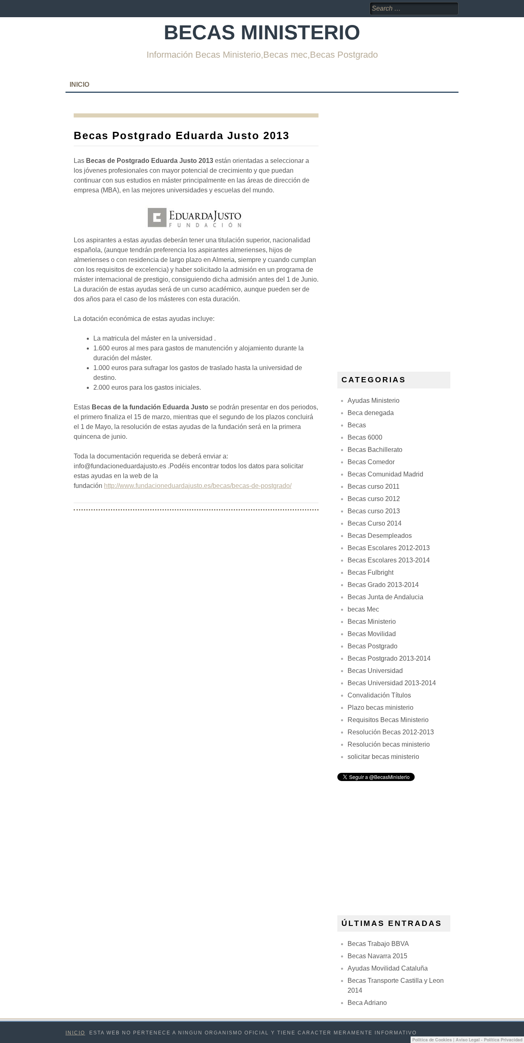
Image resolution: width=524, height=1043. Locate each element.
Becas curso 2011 (374, 486)
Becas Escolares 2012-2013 (389, 547)
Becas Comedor (371, 461)
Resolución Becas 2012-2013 (391, 732)
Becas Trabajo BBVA (378, 943)
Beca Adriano (367, 1002)
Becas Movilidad (372, 633)
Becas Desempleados (380, 535)
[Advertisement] (398, 236)
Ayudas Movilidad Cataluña (388, 968)
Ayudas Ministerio (374, 400)
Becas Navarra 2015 (377, 956)
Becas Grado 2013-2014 (383, 584)
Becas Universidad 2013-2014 (392, 683)
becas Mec (363, 609)
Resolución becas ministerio (389, 744)
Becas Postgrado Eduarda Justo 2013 (181, 135)
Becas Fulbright (370, 572)
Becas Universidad (375, 670)
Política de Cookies (432, 1039)
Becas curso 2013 (374, 511)
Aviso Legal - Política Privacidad (489, 1039)
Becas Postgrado (373, 646)
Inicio (79, 84)
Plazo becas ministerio (380, 707)
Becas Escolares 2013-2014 (389, 560)
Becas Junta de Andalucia (385, 597)
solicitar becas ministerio (383, 756)
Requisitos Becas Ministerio (388, 719)
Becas (357, 425)
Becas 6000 (365, 437)
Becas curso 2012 (374, 498)
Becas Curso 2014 (375, 523)
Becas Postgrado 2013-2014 (389, 658)
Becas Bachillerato (375, 449)
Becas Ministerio (262, 32)
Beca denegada (371, 412)
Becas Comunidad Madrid (385, 474)
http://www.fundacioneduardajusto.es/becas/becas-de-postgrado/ (197, 485)
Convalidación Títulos (379, 695)
